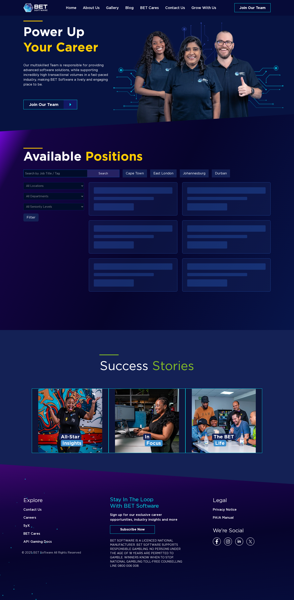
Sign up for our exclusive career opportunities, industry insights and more (143, 517)
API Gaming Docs (37, 542)
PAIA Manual (223, 517)
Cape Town (135, 173)
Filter (31, 217)
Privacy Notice (225, 509)
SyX (26, 526)
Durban (221, 173)
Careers (29, 517)
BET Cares (31, 534)
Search (103, 173)
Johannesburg (194, 173)
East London (163, 173)
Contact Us (32, 509)
